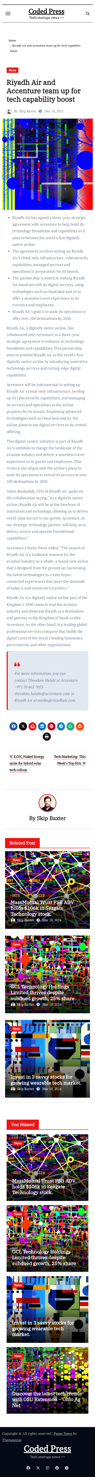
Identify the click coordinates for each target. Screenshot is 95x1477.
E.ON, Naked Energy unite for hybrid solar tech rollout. (27, 763)
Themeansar (11, 1439)
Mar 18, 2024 (51, 920)
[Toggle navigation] (8, 13)
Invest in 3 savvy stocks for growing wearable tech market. (46, 1079)
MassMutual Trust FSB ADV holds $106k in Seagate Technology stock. (42, 908)
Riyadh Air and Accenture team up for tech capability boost (44, 91)
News (12, 70)
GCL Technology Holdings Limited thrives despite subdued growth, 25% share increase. (42, 995)
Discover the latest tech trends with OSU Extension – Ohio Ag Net (47, 1399)
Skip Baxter (27, 111)
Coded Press (47, 11)
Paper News (63, 1433)
